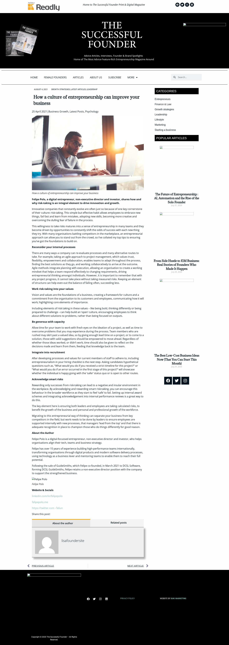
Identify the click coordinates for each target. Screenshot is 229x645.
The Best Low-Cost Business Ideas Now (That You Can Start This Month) (176, 359)
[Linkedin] (192, 5)
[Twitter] (182, 5)
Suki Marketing (178, 598)
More (130, 77)
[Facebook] (177, 5)
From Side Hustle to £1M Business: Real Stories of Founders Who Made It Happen (177, 264)
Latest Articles (78, 89)
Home (34, 77)
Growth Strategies (60, 89)
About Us (96, 77)
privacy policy (127, 598)
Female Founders (55, 77)
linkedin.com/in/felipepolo (47, 496)
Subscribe (114, 77)
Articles (78, 77)
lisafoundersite (73, 540)
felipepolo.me (40, 502)
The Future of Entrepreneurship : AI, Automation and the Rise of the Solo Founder (176, 198)
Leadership (92, 89)
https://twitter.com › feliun (47, 508)
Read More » (176, 210)
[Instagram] (187, 5)
